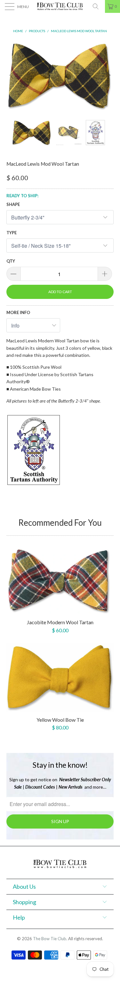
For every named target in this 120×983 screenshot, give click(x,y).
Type (11, 232)
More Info (18, 312)
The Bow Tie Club (49, 938)
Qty (10, 261)
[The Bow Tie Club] (60, 6)
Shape (13, 204)
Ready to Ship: (22, 195)
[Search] (98, 6)
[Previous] (12, 75)
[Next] (107, 75)
